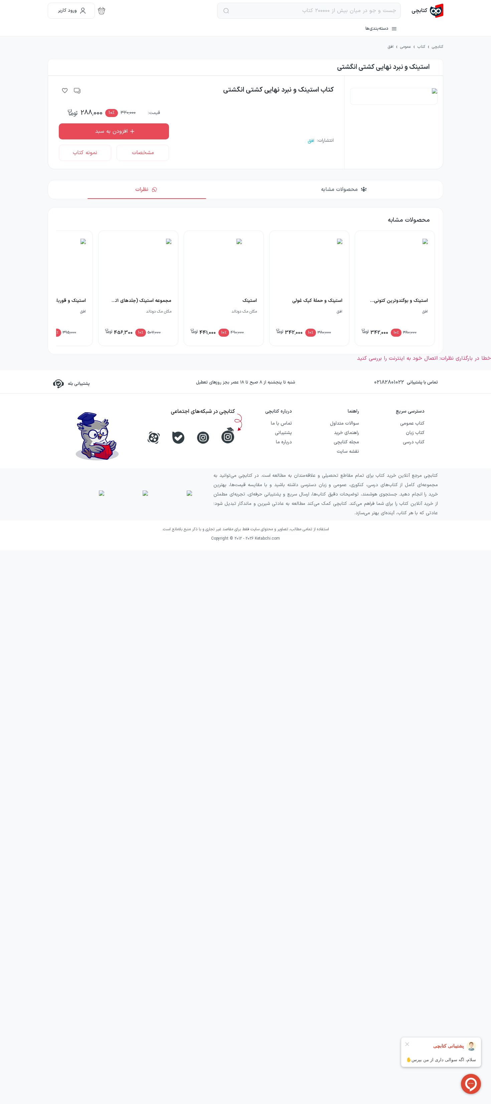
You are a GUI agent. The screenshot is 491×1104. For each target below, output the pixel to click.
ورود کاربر (67, 10)
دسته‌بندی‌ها (376, 28)
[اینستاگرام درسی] (228, 435)
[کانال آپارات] (153, 437)
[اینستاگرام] (203, 437)
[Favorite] (65, 91)
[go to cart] (101, 10)
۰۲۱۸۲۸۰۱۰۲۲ (389, 382)
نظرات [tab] (141, 190)
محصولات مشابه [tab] (339, 190)
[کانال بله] (178, 437)
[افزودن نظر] (77, 90)
